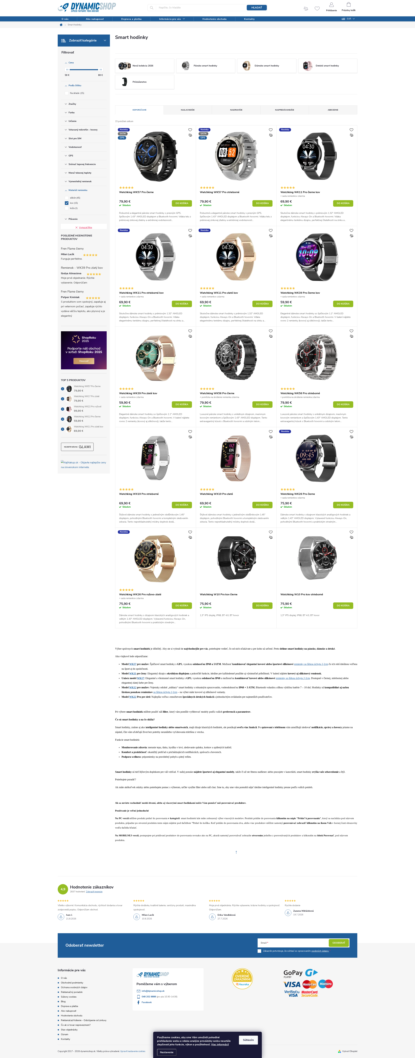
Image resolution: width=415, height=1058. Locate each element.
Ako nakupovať (68, 1010)
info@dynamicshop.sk (153, 991)
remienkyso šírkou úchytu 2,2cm (311, 664)
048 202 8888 (149, 996)
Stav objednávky (69, 1029)
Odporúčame (139, 110)
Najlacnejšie (188, 110)
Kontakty (65, 1039)
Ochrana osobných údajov (74, 987)
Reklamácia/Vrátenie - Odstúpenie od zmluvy (83, 1020)
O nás (64, 978)
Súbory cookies (69, 996)
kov (73, 203)
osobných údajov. (320, 950)
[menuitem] (65, 19)
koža (73, 208)
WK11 (132, 673)
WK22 (132, 696)
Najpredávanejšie (284, 110)
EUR (349, 18)
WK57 (132, 664)
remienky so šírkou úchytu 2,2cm (293, 678)
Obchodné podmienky (72, 982)
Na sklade (76, 93)
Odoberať (338, 942)
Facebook (147, 1002)
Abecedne (333, 110)
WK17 (140, 678)
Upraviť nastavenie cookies (132, 1051)
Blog (63, 1001)
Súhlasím (248, 1040)
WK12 (132, 687)
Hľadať (256, 7)
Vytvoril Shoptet (349, 1051)
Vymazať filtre (85, 227)
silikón (75, 197)
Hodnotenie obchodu (71, 1015)
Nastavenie (166, 1052)
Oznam (64, 1034)
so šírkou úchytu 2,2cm (165, 692)
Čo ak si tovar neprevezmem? (75, 1025)
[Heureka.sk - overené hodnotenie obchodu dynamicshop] (242, 978)
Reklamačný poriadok (72, 992)
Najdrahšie (236, 110)
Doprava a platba (69, 1006)
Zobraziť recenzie (94, 891)
